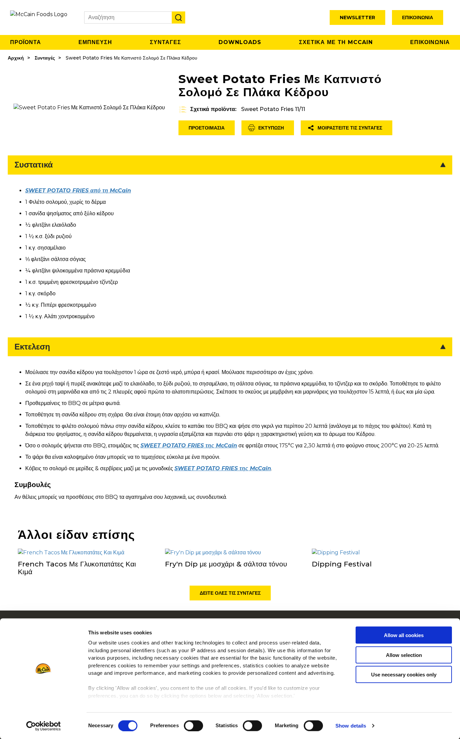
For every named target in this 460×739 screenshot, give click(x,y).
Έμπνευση (95, 42)
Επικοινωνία (417, 17)
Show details (350, 726)
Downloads (240, 42)
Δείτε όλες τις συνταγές (230, 593)
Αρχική (16, 58)
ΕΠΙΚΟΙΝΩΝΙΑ (430, 42)
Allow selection (404, 655)
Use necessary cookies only (403, 674)
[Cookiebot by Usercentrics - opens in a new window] (43, 726)
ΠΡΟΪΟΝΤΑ (25, 42)
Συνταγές (45, 58)
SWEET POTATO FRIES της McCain (188, 445)
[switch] (193, 725)
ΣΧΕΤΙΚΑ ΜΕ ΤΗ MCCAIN (336, 42)
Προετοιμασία (207, 128)
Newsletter (357, 17)
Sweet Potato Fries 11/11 (273, 109)
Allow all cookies (404, 635)
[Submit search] (178, 17)
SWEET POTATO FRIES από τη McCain (78, 190)
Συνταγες (165, 42)
